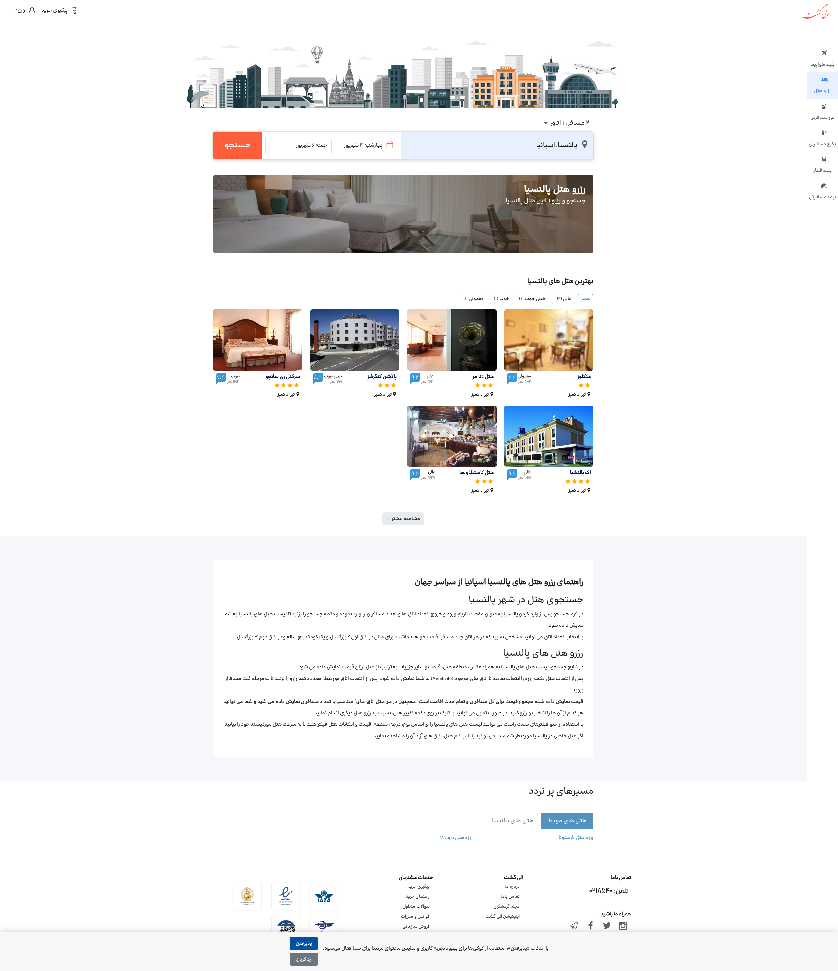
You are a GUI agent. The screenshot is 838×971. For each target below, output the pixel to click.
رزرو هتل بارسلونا (576, 838)
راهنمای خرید (418, 896)
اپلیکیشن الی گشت (502, 916)
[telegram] (574, 926)
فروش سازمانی (416, 926)
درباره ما (512, 886)
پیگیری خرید (419, 886)
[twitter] (606, 926)
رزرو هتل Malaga (455, 838)
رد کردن (303, 959)
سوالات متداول (416, 906)
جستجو (237, 145)
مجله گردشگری (506, 906)
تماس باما (510, 896)
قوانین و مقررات (415, 916)
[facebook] (590, 926)
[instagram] (622, 926)
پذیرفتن (304, 943)
